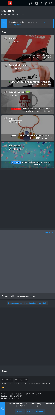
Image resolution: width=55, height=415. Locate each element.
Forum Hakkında (18, 65)
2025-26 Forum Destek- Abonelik (33, 108)
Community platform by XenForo (25, 394)
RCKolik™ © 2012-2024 (10, 398)
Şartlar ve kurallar (19, 383)
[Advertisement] (27, 199)
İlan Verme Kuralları (38, 55)
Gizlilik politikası (34, 383)
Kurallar (13, 38)
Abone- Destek (17, 92)
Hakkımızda (6, 383)
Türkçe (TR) (22, 380)
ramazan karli (46, 138)
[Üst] (49, 383)
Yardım (44, 383)
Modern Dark (7, 380)
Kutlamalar (15, 145)
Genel (12, 119)
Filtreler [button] (48, 233)
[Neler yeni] (45, 3)
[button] (4, 3)
